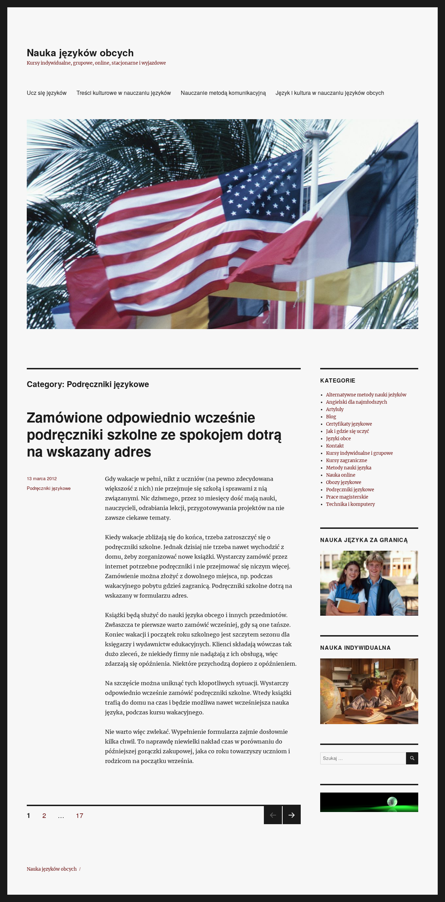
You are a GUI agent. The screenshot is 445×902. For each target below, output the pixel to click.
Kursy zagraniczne (346, 461)
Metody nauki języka (348, 468)
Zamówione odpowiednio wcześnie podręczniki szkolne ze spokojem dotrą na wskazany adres (154, 434)
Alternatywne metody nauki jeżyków (366, 395)
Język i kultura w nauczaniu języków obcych (330, 93)
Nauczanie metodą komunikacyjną (223, 93)
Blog (331, 417)
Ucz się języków (47, 93)
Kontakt (335, 446)
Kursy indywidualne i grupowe (359, 453)
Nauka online (340, 475)
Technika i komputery (350, 504)
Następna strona (292, 823)
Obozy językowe (343, 482)
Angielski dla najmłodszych (356, 402)
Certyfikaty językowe (349, 424)
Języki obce (338, 439)
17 (82, 815)
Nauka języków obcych (80, 52)
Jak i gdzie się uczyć (347, 431)
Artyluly (334, 409)
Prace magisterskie (347, 497)
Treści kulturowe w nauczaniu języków (123, 93)
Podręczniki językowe (49, 488)
